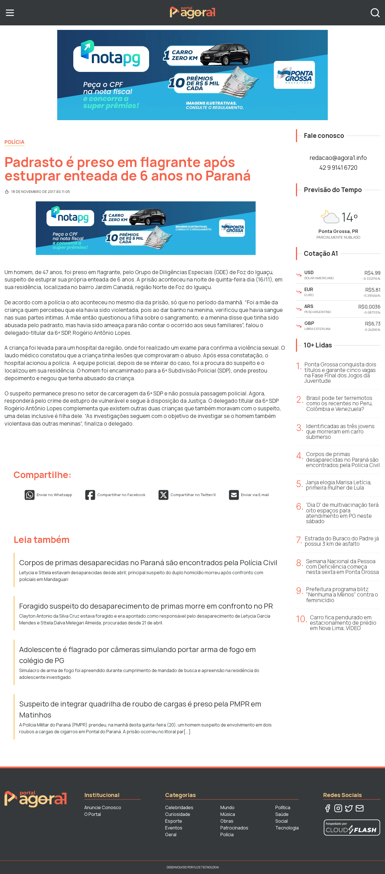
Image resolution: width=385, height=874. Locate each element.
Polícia (15, 141)
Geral (170, 834)
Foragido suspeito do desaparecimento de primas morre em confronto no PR (146, 606)
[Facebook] (327, 808)
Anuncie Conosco (102, 807)
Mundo (227, 807)
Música (227, 814)
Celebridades (179, 807)
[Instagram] (338, 808)
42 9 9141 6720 (338, 167)
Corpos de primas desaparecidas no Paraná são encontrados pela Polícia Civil (148, 562)
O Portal (92, 814)
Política (282, 807)
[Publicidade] (192, 75)
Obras (226, 821)
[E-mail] (359, 808)
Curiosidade (177, 814)
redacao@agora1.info (338, 158)
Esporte (173, 821)
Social (281, 821)
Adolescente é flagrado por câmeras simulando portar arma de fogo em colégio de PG (137, 654)
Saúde (282, 814)
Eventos (173, 828)
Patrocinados (234, 828)
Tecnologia (287, 828)
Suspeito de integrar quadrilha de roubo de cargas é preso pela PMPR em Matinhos (140, 709)
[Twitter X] (349, 808)
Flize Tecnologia (206, 867)
